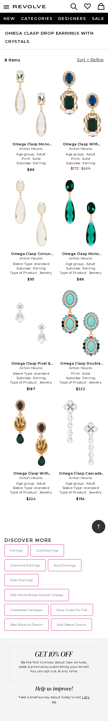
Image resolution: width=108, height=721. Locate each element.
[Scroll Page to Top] (98, 526)
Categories (37, 18)
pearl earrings (21, 580)
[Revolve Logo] (29, 7)
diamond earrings (25, 565)
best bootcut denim (26, 624)
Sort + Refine (90, 59)
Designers (72, 18)
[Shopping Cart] (101, 7)
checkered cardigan (26, 610)
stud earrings (65, 565)
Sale (98, 18)
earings (16, 550)
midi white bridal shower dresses (36, 595)
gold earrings (47, 550)
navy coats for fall (71, 610)
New (9, 18)
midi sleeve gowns (71, 624)
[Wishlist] (87, 7)
